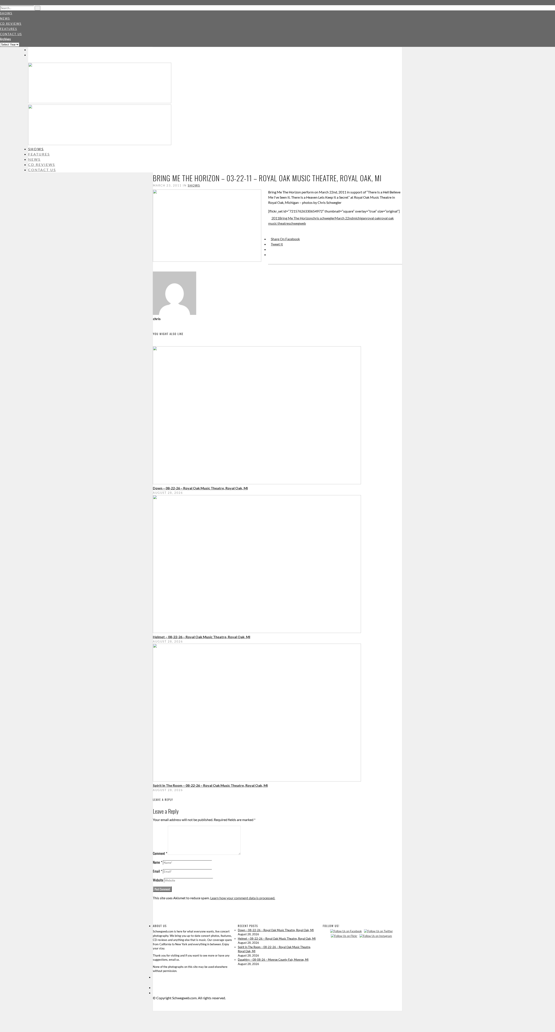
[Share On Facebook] (2, 1014)
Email (157, 871)
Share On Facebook (285, 239)
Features (8, 29)
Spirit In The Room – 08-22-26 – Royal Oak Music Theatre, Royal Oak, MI (210, 785)
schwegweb (297, 223)
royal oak (373, 218)
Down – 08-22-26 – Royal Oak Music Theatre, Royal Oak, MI (200, 488)
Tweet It (277, 244)
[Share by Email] (269, 254)
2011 (275, 218)
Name (157, 862)
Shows (6, 13)
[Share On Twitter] (2, 1019)
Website (158, 880)
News (5, 18)
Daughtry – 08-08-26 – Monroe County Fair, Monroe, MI (273, 959)
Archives (5, 39)
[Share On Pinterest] (269, 249)
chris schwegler (323, 218)
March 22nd (344, 218)
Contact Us (11, 34)
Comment (160, 853)
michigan (359, 218)
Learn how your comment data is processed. (242, 898)
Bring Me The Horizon (295, 218)
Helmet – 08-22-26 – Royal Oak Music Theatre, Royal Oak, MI (201, 637)
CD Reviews (10, 23)
